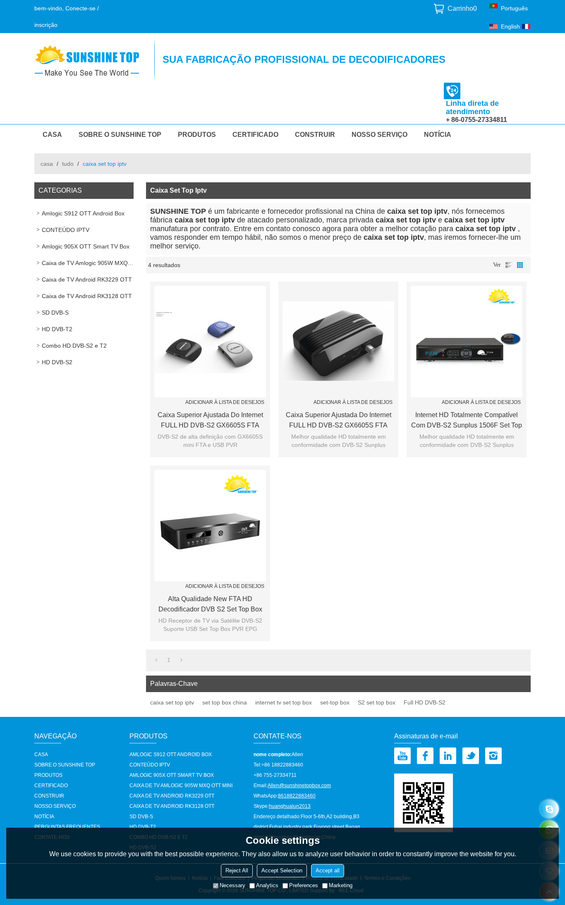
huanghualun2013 (290, 806)
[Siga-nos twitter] (470, 755)
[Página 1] (156, 660)
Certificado (255, 134)
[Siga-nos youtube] (402, 755)
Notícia (437, 134)
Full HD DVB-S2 (424, 702)
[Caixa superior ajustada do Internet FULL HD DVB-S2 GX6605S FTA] (210, 341)
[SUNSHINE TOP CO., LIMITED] (90, 59)
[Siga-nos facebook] (425, 755)
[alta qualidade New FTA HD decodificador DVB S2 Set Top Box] (210, 525)
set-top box (335, 702)
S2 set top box (376, 702)
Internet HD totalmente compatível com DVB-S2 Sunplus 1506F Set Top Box (466, 420)
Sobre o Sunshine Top (120, 134)
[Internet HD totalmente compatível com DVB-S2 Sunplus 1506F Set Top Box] (466, 341)
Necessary (232, 885)
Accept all (328, 870)
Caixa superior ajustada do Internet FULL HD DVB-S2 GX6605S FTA (210, 420)
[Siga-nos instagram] (493, 755)
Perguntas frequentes (67, 827)
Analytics (267, 885)
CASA (52, 134)
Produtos (197, 134)
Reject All (236, 870)
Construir (315, 134)
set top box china (224, 702)
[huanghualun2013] (549, 809)
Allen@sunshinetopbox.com (299, 785)
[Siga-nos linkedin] (448, 755)
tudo (68, 163)
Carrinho (462, 8)
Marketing (340, 885)
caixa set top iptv (172, 702)
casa (47, 163)
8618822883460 (297, 796)
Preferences (303, 885)
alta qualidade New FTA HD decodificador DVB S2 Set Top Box (210, 604)
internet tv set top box (283, 702)
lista (508, 265)
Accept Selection (281, 870)
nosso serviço (379, 134)
